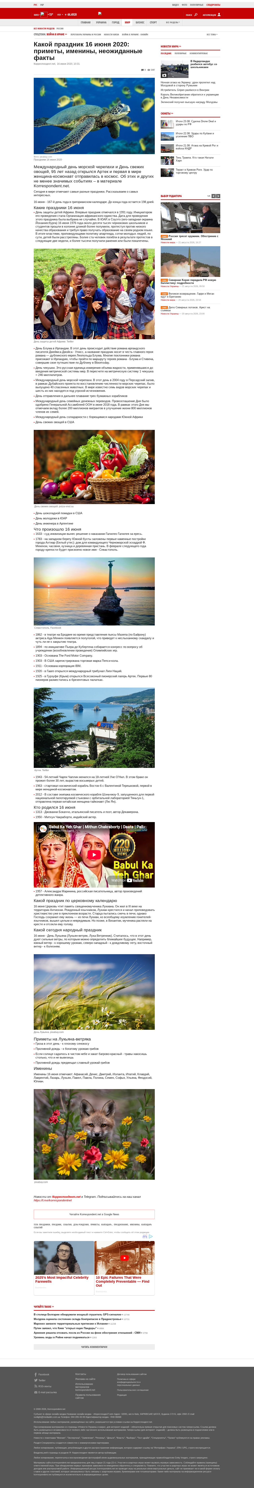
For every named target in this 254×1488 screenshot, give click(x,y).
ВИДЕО (175, 5)
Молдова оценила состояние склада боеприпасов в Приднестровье (82, 1319)
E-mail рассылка (47, 1392)
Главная (85, 22)
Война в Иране (97, 34)
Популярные (181, 53)
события (67, 1224)
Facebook (43, 1374)
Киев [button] (36, 14)
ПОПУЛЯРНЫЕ (196, 5)
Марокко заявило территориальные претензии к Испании (75, 1323)
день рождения (81, 1224)
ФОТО (184, 5)
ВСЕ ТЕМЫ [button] (211, 34)
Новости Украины (170, 286)
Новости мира (169, 46)
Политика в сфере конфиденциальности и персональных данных (128, 1382)
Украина (101, 22)
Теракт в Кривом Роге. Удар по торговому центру (194, 171)
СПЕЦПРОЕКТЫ (213, 5)
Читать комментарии (94, 1347)
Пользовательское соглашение (133, 1390)
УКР (42, 5)
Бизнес (140, 22)
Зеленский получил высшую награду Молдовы (189, 102)
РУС (35, 5)
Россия (60, 28)
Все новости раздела (44, 28)
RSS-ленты (44, 1386)
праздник (56, 1224)
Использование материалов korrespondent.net (85, 1387)
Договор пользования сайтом (132, 1374)
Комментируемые (199, 53)
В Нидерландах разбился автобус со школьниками (203, 64)
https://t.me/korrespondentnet (53, 1200)
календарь (106, 1224)
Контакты (80, 1374)
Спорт (153, 22)
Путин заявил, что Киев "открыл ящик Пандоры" (69, 1328)
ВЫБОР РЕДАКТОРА (171, 196)
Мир (127, 22)
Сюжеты (165, 113)
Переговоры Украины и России (86, 34)
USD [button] (59, 14)
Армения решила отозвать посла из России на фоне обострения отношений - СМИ (91, 1332)
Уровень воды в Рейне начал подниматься (65, 1337)
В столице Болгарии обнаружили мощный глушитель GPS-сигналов (82, 1314)
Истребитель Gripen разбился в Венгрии (185, 89)
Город (115, 22)
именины (135, 1224)
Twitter (41, 1380)
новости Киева (111, 34)
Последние (166, 53)
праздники (44, 1224)
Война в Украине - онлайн (135, 34)
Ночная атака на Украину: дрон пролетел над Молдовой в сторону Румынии (188, 84)
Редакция (122, 1395)
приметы (94, 1224)
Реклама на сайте (85, 1379)
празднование (121, 1224)
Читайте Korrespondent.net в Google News (94, 1214)
